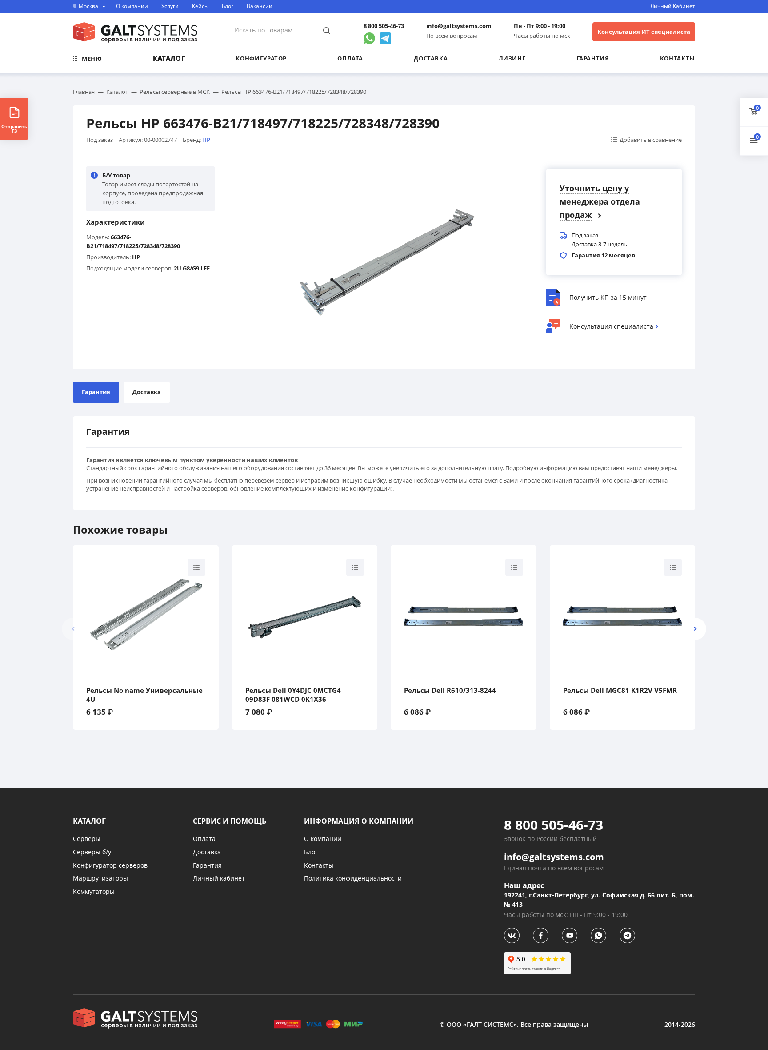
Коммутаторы (94, 891)
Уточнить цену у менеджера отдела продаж (600, 201)
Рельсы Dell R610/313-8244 (450, 690)
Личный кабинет (219, 878)
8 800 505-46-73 (384, 26)
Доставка (431, 58)
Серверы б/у (92, 852)
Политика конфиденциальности (353, 878)
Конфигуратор (261, 58)
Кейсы (200, 6)
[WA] (598, 935)
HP (206, 140)
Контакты (677, 58)
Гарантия (592, 58)
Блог (227, 6)
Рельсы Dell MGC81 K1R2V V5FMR (620, 690)
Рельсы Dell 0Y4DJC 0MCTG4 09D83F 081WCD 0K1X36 (293, 695)
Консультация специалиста (611, 326)
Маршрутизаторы (100, 878)
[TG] (627, 935)
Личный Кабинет (672, 6)
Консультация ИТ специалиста (643, 32)
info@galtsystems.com (459, 26)
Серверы (86, 838)
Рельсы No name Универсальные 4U (144, 695)
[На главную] (135, 32)
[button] (695, 629)
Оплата (350, 58)
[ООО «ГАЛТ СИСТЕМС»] (135, 1018)
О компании (132, 6)
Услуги (170, 6)
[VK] (512, 935)
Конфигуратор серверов (110, 865)
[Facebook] (540, 935)
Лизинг (512, 58)
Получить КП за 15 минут (608, 297)
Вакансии (259, 6)
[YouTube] (569, 935)
